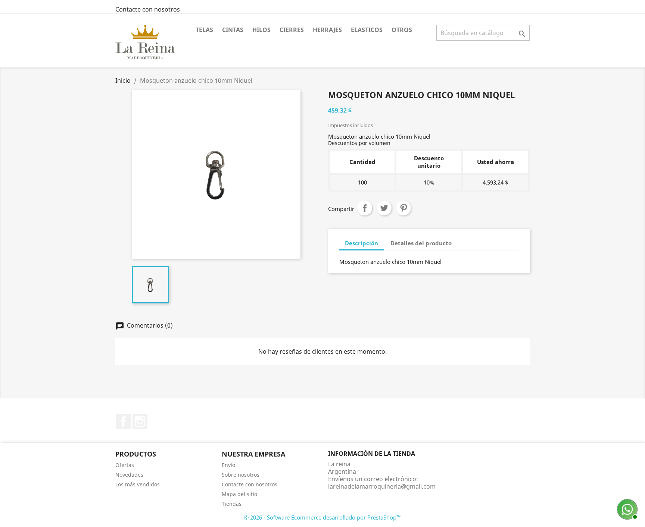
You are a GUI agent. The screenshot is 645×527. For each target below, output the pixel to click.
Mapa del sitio (239, 494)
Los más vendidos (137, 484)
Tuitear (384, 208)
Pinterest (403, 208)
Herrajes (327, 30)
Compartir (364, 208)
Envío (228, 464)
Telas (204, 30)
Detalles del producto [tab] (421, 243)
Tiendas (232, 503)
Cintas (232, 30)
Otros (402, 30)
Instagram (140, 421)
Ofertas (124, 464)
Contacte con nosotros (147, 9)
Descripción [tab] (361, 243)
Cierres (292, 30)
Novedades (129, 474)
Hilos (261, 30)
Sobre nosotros (240, 474)
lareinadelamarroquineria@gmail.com (382, 486)
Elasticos (367, 30)
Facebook (123, 421)
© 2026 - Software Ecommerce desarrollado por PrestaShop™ (322, 517)
